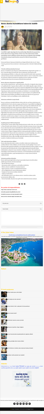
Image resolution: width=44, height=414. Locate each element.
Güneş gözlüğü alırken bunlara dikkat (16, 341)
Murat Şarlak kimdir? (12, 313)
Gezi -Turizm (9, 366)
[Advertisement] (22, 12)
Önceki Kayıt (4, 227)
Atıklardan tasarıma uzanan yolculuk (16, 320)
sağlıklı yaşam (22, 368)
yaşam (37, 368)
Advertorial (4, 366)
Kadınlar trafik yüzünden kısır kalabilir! (16, 355)
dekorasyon (38, 366)
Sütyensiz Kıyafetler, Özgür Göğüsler (16, 327)
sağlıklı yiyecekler (30, 368)
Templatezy (17, 409)
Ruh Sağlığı (27, 366)
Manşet (21, 366)
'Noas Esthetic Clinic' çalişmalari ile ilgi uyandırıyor (19, 306)
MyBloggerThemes (29, 409)
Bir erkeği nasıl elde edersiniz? (14, 299)
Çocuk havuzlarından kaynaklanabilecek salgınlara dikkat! (20, 334)
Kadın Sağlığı (15, 366)
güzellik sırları (9, 368)
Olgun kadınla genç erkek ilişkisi (15, 292)
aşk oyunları (33, 366)
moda (14, 367)
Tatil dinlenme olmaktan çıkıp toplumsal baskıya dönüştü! (20, 348)
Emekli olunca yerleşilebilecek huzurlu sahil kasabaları (22, 235)
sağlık (16, 368)
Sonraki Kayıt (39, 227)
